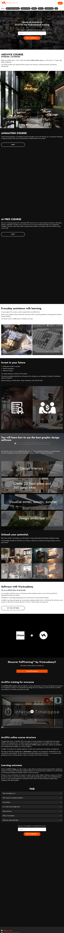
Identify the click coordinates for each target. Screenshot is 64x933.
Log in (60, 3)
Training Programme (32, 671)
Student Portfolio (25, 8)
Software (34, 8)
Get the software (13, 608)
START (13, 234)
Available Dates (49, 8)
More (13, 145)
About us (40, 8)
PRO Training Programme (12, 8)
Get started (31, 38)
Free (56, 8)
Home (2, 8)
